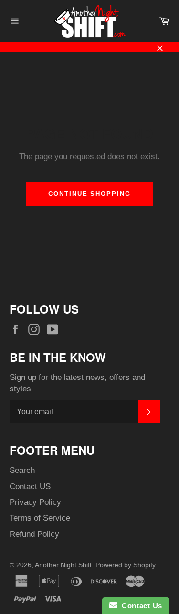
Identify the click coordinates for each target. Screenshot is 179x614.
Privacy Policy (35, 502)
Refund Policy (34, 534)
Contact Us (139, 606)
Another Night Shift (63, 565)
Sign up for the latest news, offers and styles (77, 383)
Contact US (30, 486)
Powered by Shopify (125, 565)
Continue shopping (89, 193)
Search (22, 470)
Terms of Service (40, 517)
